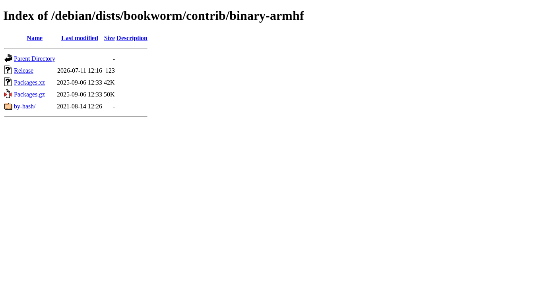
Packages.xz (29, 82)
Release (23, 70)
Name (35, 38)
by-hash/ (24, 106)
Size (109, 38)
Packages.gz (29, 94)
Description (131, 38)
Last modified (79, 38)
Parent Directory (34, 58)
